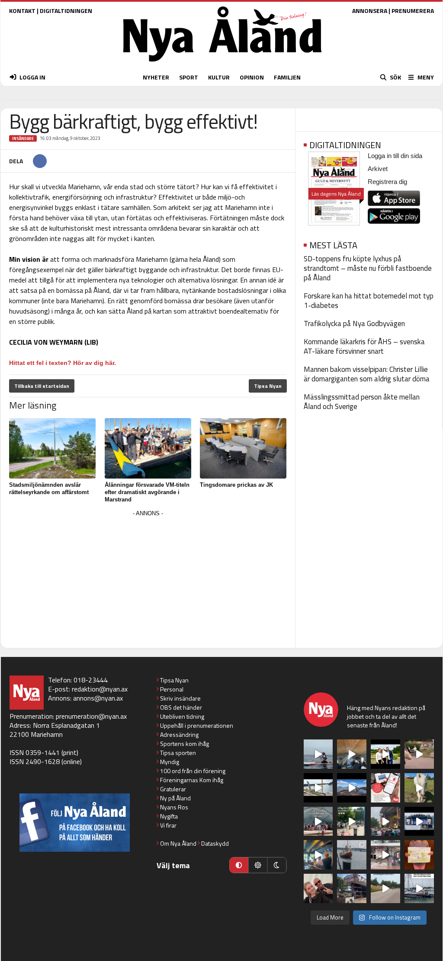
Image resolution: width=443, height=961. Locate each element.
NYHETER (156, 77)
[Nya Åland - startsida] (222, 63)
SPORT (188, 77)
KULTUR (219, 77)
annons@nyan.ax (98, 698)
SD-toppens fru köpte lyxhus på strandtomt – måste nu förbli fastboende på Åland (368, 268)
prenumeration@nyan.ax (91, 716)
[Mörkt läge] (276, 865)
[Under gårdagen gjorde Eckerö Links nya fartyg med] (351, 787)
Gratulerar (173, 788)
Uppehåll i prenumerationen (196, 725)
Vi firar (168, 825)
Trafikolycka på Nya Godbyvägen (354, 323)
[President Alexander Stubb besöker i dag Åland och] (419, 754)
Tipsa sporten (178, 752)
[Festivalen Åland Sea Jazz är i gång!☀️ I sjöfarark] (351, 754)
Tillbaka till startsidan (41, 386)
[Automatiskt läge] (238, 865)
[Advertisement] (148, 579)
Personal (171, 689)
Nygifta (169, 816)
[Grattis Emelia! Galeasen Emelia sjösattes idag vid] (351, 854)
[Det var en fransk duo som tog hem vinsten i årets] (318, 787)
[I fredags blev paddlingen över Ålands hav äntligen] (318, 754)
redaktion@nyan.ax (100, 689)
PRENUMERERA (413, 10)
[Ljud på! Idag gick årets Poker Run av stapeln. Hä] (419, 888)
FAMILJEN (287, 77)
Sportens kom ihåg (184, 743)
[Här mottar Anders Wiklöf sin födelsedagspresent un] (318, 854)
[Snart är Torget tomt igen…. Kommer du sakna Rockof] (351, 821)
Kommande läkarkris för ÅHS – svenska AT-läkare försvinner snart (364, 346)
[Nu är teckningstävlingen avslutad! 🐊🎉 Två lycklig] (419, 854)
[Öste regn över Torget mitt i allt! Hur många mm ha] (385, 854)
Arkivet (378, 168)
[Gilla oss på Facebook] (75, 822)
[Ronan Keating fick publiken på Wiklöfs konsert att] (385, 821)
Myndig (169, 761)
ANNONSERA (369, 10)
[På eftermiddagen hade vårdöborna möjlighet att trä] (385, 754)
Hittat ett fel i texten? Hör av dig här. (62, 362)
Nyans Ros (174, 807)
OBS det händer (181, 707)
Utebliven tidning (182, 716)
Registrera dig (387, 181)
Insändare (23, 138)
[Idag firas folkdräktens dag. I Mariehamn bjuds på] (318, 821)
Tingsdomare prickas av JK (236, 485)
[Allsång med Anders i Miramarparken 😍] (419, 821)
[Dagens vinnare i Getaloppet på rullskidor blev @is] (385, 888)
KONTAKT (22, 10)
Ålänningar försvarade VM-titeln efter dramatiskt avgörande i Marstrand (147, 492)
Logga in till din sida (395, 155)
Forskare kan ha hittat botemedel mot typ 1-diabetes (368, 300)
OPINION (252, 77)
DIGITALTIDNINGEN (66, 10)
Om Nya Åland (178, 843)
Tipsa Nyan (268, 386)
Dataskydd (215, 843)
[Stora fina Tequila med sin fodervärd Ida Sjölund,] (419, 787)
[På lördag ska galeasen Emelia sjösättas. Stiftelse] (351, 888)
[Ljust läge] (257, 865)
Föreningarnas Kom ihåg (191, 779)
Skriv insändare (180, 698)
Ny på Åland (175, 797)
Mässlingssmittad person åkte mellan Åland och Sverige (362, 401)
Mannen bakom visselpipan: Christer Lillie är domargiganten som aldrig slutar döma (367, 374)
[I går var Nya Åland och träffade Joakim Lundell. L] (318, 888)
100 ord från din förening (192, 770)
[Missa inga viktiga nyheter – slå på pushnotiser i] (385, 787)
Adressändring (179, 734)
